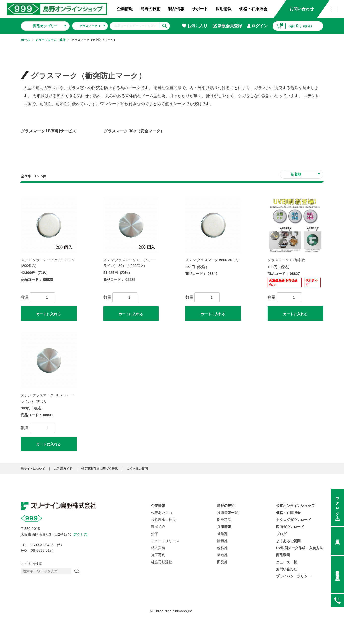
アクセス (80, 534)
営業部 (222, 534)
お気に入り (197, 26)
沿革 (154, 534)
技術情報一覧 (227, 513)
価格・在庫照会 (253, 9)
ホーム (25, 40)
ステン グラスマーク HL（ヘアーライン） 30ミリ (47, 398)
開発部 (222, 562)
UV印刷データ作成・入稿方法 (299, 548)
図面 (337, 538)
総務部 (222, 548)
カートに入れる (48, 314)
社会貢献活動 (161, 562)
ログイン (260, 26)
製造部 (222, 555)
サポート (200, 9)
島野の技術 (151, 9)
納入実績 (158, 548)
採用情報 (224, 9)
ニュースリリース (165, 541)
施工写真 (158, 555)
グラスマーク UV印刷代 (286, 260)
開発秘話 (224, 520)
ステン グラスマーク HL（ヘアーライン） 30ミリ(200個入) (129, 263)
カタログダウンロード (293, 520)
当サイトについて (33, 468)
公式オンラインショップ (295, 505)
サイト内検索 (31, 564)
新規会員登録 (230, 26)
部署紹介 (158, 527)
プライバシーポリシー (293, 576)
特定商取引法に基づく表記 (99, 468)
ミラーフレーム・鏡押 (51, 40)
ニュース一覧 (286, 562)
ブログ (281, 534)
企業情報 (125, 9)
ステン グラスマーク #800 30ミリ (212, 260)
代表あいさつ (161, 513)
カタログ (337, 504)
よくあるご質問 (137, 468)
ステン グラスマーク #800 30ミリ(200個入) (48, 263)
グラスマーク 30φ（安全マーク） (134, 131)
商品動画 (283, 555)
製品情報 (176, 9)
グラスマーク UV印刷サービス (48, 131)
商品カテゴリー (45, 26)
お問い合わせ (302, 9)
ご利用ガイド (63, 468)
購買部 (222, 541)
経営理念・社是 (163, 520)
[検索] (76, 571)
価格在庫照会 (337, 571)
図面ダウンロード (290, 527)
